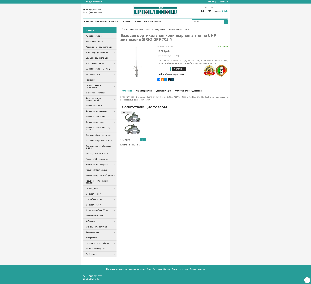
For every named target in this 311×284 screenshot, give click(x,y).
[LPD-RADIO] (155, 10)
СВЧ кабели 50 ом (94, 199)
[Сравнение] (203, 11)
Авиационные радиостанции (99, 47)
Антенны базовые (134, 29)
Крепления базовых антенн (98, 135)
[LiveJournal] (172, 79)
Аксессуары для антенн (97, 153)
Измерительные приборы (97, 243)
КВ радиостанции (94, 36)
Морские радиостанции (97, 52)
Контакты (114, 22)
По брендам (91, 254)
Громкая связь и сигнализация (93, 86)
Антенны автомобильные (97, 117)
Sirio (187, 29)
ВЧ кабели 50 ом (93, 194)
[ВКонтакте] (158, 79)
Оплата (137, 22)
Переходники (92, 188)
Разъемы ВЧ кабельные (96, 170)
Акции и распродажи (95, 249)
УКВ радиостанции (94, 41)
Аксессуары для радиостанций (93, 99)
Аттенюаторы (92, 232)
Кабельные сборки (94, 216)
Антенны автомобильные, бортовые (98, 129)
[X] (169, 79)
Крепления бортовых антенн (99, 140)
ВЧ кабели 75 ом (93, 205)
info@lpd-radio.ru (94, 9)
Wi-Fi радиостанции (95, 63)
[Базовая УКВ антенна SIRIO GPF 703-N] (137, 61)
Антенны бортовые (95, 122)
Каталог (88, 22)
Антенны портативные (96, 111)
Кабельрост (91, 221)
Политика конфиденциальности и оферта (125, 269)
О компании (101, 22)
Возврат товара (197, 269)
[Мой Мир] (165, 79)
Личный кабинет (152, 22)
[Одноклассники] (162, 79)
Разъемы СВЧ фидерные (97, 164)
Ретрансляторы (93, 74)
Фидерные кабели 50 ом (97, 210)
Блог (149, 269)
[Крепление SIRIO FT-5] (133, 123)
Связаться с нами (180, 269)
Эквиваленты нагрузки (96, 227)
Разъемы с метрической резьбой (97, 182)
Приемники (91, 80)
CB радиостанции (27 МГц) (98, 69)
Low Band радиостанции (97, 58)
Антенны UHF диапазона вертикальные (163, 29)
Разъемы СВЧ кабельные (97, 159)
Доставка (126, 22)
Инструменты (92, 238)
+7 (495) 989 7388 (94, 12)
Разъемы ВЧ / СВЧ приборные (99, 175)
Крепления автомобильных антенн (98, 147)
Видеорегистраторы (95, 93)
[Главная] (122, 29)
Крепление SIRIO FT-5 (130, 145)
